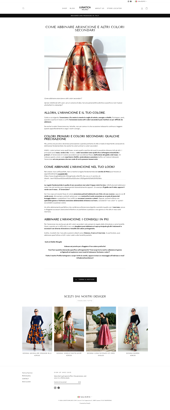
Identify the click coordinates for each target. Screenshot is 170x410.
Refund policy (26, 376)
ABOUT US (99, 8)
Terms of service (27, 373)
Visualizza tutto (85, 300)
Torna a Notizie (86, 279)
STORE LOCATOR (114, 8)
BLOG (72, 8)
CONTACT (25, 378)
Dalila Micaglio (56, 242)
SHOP (64, 8)
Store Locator (26, 381)
